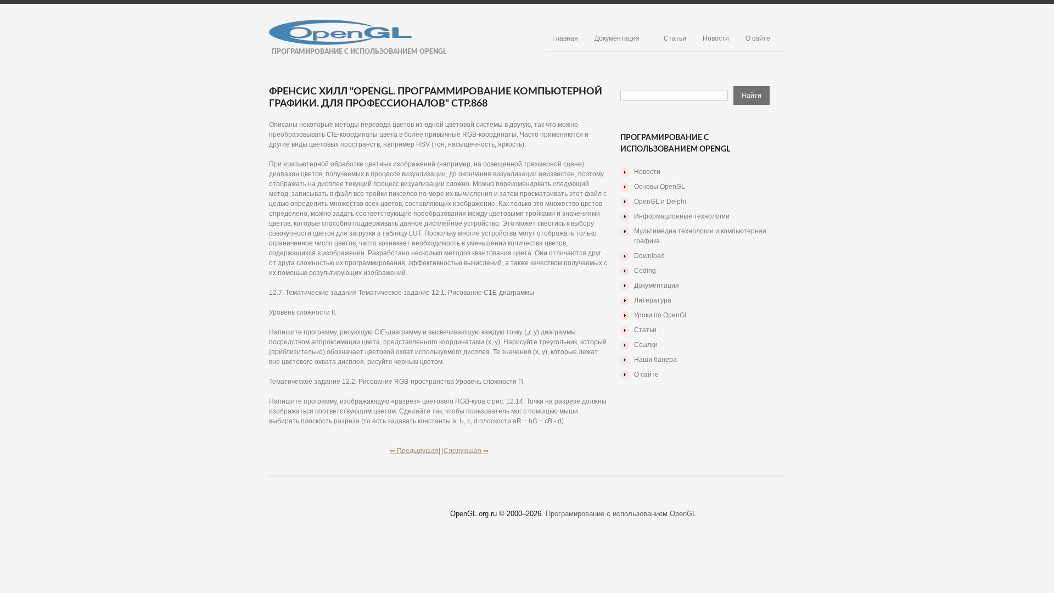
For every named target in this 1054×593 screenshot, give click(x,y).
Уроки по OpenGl (660, 315)
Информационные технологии (682, 216)
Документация (617, 38)
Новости (716, 38)
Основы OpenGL (659, 187)
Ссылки (646, 345)
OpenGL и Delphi (660, 201)
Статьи (675, 38)
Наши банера (655, 359)
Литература (652, 300)
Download (649, 256)
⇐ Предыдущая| (415, 451)
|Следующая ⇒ (465, 451)
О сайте (757, 38)
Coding (645, 271)
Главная (565, 38)
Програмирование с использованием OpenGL (621, 514)
